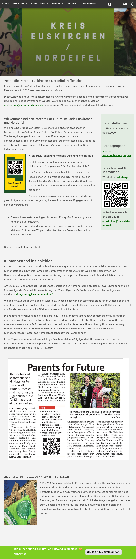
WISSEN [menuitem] (55, 4)
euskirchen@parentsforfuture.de (23, 105)
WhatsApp (123, 177)
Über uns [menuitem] (17, 4)
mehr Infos (20, 553)
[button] (109, 4)
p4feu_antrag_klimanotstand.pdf (33, 294)
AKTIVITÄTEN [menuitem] (37, 4)
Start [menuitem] (5, 3)
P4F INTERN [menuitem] (89, 3)
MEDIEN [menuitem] (70, 4)
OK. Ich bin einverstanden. (103, 552)
